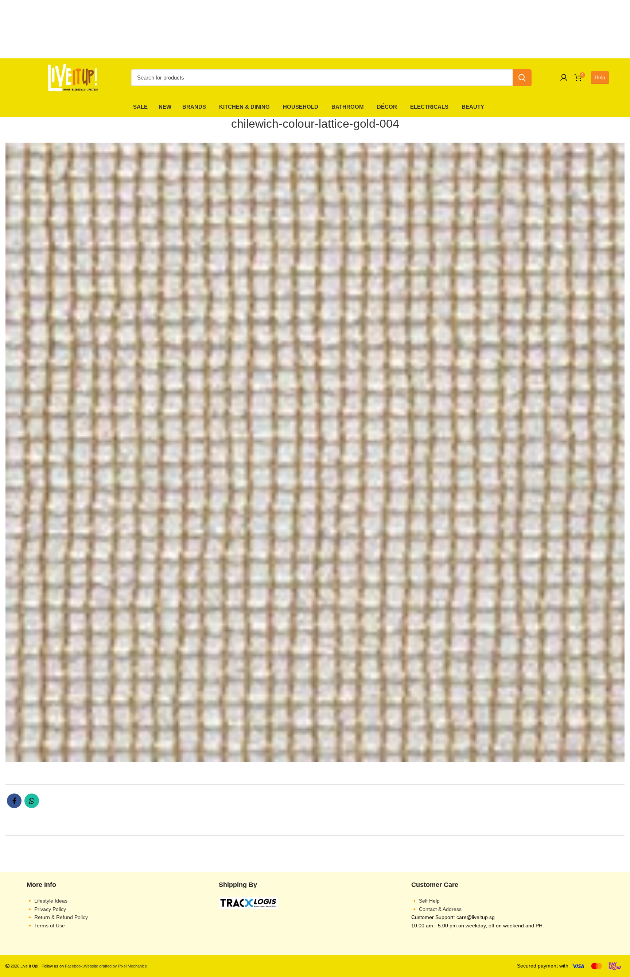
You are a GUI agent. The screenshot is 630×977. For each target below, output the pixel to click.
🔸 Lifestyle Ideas (47, 901)
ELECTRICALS (429, 107)
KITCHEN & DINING (244, 107)
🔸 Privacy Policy (46, 909)
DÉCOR (387, 107)
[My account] (564, 77)
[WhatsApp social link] (31, 800)
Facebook (74, 966)
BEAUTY (473, 107)
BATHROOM (347, 107)
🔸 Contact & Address (436, 909)
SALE (140, 107)
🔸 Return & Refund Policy (57, 917)
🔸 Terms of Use (46, 925)
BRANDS (194, 107)
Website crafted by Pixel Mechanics (115, 966)
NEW (165, 107)
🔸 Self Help (425, 901)
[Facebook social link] (14, 800)
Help (600, 77)
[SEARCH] (522, 77)
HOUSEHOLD (300, 107)
